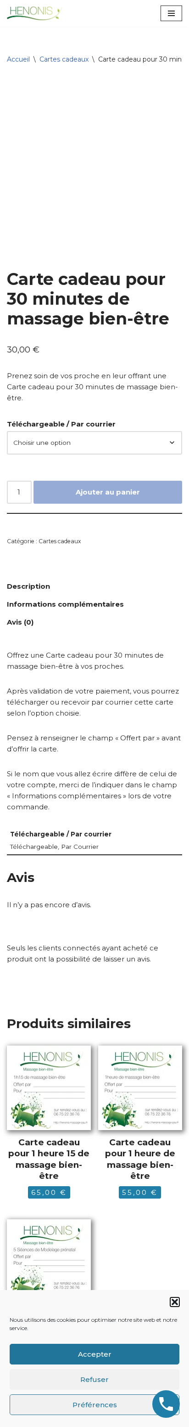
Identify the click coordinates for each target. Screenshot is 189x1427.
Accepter (94, 1354)
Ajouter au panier (108, 492)
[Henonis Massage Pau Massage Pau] (34, 13)
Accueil (18, 59)
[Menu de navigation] (171, 13)
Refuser (94, 1379)
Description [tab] (28, 586)
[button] (174, 1302)
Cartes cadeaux (64, 59)
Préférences (94, 1404)
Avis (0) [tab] (20, 622)
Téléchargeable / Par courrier (61, 424)
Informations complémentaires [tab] (65, 604)
